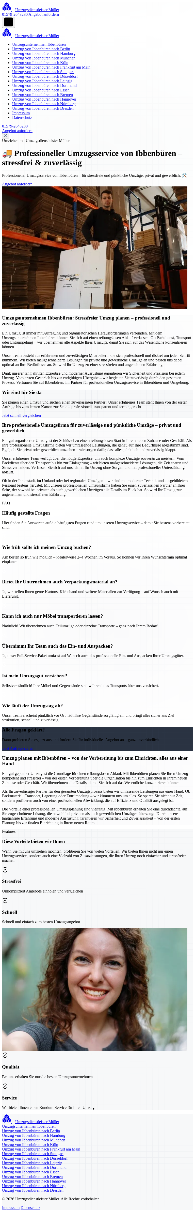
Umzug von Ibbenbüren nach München (43, 58)
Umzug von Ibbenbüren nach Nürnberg (44, 104)
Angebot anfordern (43, 14)
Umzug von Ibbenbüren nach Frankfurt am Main (51, 67)
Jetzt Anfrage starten (18, 748)
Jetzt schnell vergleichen (21, 415)
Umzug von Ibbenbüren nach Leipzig (42, 81)
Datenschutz (22, 117)
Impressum (21, 113)
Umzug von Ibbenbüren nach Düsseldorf (45, 76)
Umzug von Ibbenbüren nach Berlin (41, 49)
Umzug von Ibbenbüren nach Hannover (44, 99)
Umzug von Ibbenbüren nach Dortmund (44, 85)
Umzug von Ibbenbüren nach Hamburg (43, 53)
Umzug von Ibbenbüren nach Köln (40, 62)
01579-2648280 (15, 14)
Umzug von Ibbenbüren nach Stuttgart (43, 72)
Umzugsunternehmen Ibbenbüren (39, 44)
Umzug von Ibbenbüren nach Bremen (42, 94)
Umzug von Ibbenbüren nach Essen (41, 90)
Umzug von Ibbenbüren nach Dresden (43, 108)
